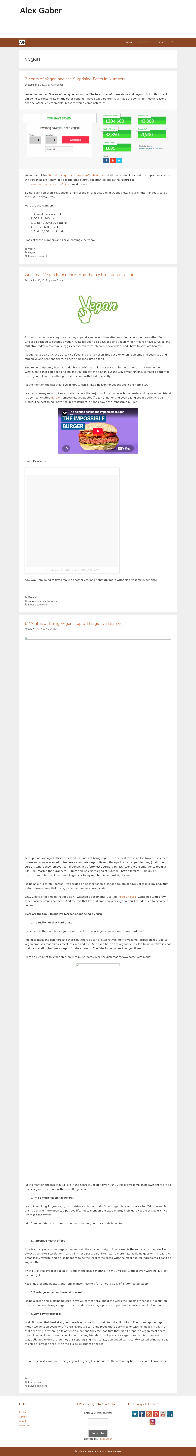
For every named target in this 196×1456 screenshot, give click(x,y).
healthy (46, 601)
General (32, 597)
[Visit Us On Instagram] (152, 1424)
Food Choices (127, 897)
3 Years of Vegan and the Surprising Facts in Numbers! (76, 79)
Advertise (144, 42)
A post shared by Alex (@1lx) (58, 570)
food (30, 1382)
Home (22, 1412)
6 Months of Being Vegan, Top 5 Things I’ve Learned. (74, 623)
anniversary (34, 601)
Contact (161, 42)
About (128, 42)
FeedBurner (105, 1439)
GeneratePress (113, 1451)
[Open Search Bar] (172, 42)
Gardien (56, 398)
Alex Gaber (41, 10)
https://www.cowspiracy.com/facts (47, 184)
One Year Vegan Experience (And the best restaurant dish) (79, 275)
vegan (31, 252)
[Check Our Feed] (149, 1416)
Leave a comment (37, 256)
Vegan (31, 249)
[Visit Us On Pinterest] (156, 1416)
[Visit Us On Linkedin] (170, 1416)
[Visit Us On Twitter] (134, 1416)
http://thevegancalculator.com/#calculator (76, 175)
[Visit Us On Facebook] (141, 1416)
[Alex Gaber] (22, 42)
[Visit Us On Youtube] (163, 1416)
